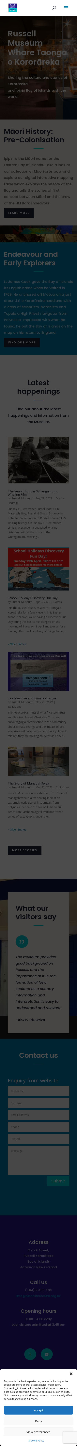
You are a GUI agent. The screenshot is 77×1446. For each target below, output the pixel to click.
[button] (71, 1374)
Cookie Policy (36, 1440)
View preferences (38, 1432)
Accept (38, 1410)
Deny (38, 1421)
